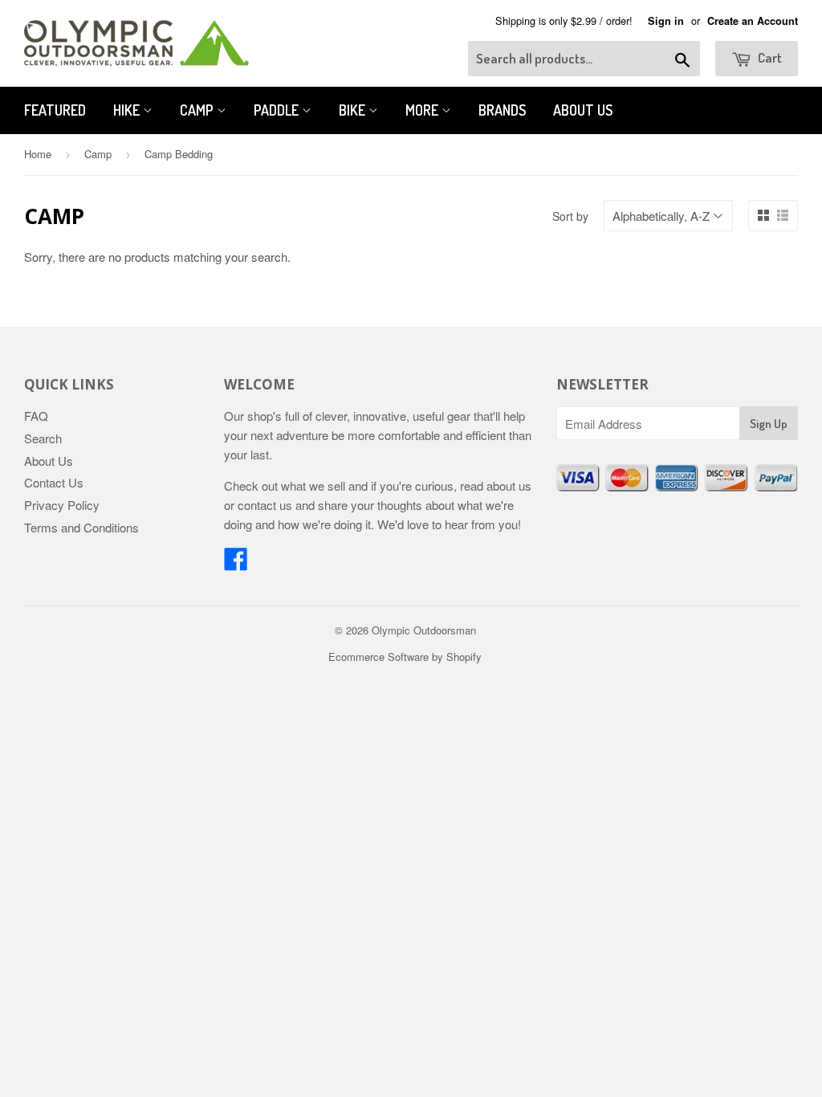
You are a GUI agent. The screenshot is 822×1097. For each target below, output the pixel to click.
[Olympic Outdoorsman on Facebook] (236, 563)
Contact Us (53, 482)
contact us (265, 504)
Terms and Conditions (81, 527)
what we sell (313, 485)
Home (37, 153)
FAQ (36, 415)
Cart (768, 57)
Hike (128, 110)
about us (508, 485)
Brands (502, 110)
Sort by (570, 216)
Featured (55, 110)
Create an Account (752, 21)
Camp (198, 110)
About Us (582, 110)
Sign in (666, 21)
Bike (353, 110)
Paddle (278, 110)
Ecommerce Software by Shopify (405, 656)
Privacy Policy (62, 504)
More (423, 110)
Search (43, 438)
